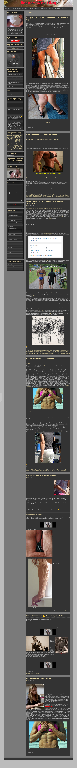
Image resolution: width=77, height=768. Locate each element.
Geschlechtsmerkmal (35, 470)
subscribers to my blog (41, 310)
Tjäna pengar (36, 352)
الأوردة (53, 196)
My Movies (31, 8)
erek (62, 194)
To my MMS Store (15, 40)
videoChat (59, 470)
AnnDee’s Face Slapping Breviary (14, 222)
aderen (45, 194)
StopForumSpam (60, 216)
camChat (27, 470)
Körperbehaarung (31, 368)
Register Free (57, 8)
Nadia (41, 129)
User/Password (64, 8)
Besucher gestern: (10, 266)
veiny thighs (53, 129)
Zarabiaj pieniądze (57, 352)
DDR (11, 137)
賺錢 (64, 353)
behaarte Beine (61, 469)
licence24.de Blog (38, 3)
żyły (41, 196)
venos (39, 196)
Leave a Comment (57, 129)
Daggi (21, 136)
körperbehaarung (38, 350)
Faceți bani (47, 351)
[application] (15, 163)
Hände (35, 350)
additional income (60, 350)
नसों (56, 196)
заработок (42, 353)
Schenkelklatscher (9, 147)
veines (68, 195)
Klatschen (13, 144)
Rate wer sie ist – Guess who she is (41, 135)
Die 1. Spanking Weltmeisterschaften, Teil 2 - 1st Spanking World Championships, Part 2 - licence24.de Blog (14, 123)
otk (42, 129)
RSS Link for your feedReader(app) (12, 93)
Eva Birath (65, 194)
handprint (27, 673)
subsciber (29, 352)
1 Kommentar (68, 353)
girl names (66, 351)
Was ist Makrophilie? (12, 234)
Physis (40, 754)
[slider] (21, 163)
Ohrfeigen (47, 350)
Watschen (33, 673)
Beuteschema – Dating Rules (38, 678)
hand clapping (59, 672)
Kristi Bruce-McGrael (41, 195)
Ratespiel (57, 195)
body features (66, 469)
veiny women (30, 196)
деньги (27, 353)
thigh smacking (12, 148)
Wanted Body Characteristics (13, 215)
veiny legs (49, 129)
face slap (51, 672)
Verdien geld (46, 352)
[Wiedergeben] (7, 162)
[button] (15, 174)
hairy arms (39, 470)
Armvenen (62, 610)
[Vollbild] (22, 179)
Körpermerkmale (43, 350)
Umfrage (39, 194)
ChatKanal (50, 232)
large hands (17, 144)
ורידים (55, 196)
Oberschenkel (14, 145)
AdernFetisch (50, 194)
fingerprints (19, 138)
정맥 (63, 196)
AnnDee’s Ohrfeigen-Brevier (13, 239)
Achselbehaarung (13, 135)
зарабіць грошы (31, 353)
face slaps (9, 138)
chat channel (33, 295)
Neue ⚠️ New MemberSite (12, 77)
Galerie (37, 194)
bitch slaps (35, 351)
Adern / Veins (31, 194)
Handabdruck (67, 672)
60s (10, 135)
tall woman (32, 352)
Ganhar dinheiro (62, 351)
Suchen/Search (44, 8)
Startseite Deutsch (16, 8)
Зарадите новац (46, 353)
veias (66, 195)
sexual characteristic (52, 470)
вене (45, 196)
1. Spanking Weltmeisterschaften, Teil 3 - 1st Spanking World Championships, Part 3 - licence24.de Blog (14, 104)
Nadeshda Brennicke (36, 754)
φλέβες (43, 196)
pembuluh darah (53, 195)
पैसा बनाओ (62, 353)
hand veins (63, 672)
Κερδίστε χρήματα (66, 352)
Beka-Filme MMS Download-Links (13, 74)
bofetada (14, 136)
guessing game (28, 195)
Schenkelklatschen (18, 146)
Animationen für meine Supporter (13, 80)
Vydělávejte (49, 352)
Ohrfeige (30, 673)
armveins (57, 194)
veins (43, 352)
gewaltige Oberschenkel (11, 139)
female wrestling (14, 138)
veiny (27, 196)
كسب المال (59, 353)
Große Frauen (32, 350)
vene (35, 196)
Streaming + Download (15, 48)
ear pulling (13, 137)
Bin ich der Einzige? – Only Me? (40, 359)
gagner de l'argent (57, 351)
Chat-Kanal (50, 218)
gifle (17, 139)
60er (8, 135)
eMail (28, 232)
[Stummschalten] (19, 162)
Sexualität (45, 469)
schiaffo (14, 147)
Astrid (21, 135)
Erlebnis (35, 610)
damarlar (60, 194)
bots (40, 351)
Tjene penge (40, 352)
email (65, 307)
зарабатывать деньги (37, 353)
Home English (7, 8)
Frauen (53, 351)
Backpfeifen (9, 136)
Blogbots (38, 351)
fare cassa (50, 351)
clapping (49, 672)
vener (37, 196)
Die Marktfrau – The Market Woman (41, 475)
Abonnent (56, 350)
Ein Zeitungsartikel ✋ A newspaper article (44, 616)
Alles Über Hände (11, 236)
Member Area (36, 8)
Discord (42, 351)
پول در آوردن (56, 353)
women (53, 352)
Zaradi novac (62, 352)
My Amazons (24, 8)
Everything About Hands (12, 220)
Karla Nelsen (31, 129)
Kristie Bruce (35, 129)
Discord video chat (61, 431)
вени (47, 196)
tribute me (19, 148)
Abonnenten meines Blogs (48, 233)
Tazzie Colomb (45, 129)
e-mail (51, 313)
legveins (38, 129)
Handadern (32, 195)
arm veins (53, 469)
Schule (39, 672)
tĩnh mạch (60, 195)
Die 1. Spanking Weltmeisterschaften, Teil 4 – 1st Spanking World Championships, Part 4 (14, 106)
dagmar (8, 137)
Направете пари (51, 353)
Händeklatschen (32, 672)
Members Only (48, 610)
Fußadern (27, 129)
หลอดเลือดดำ (59, 196)
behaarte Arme (57, 469)
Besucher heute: (10, 264)
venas (33, 196)
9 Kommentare (67, 196)
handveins (36, 195)
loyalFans (51, 8)
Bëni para (31, 351)
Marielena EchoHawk (47, 195)
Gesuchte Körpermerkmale (13, 228)
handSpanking (14, 143)
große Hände (55, 672)
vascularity (63, 195)
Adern (47, 194)
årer (52, 194)
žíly (40, 196)
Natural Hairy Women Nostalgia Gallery (13, 82)
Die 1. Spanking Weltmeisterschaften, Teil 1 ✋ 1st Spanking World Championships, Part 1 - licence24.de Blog (15, 117)
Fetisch (35, 194)
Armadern (54, 194)
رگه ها (51, 196)
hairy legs (42, 470)
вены (49, 196)
